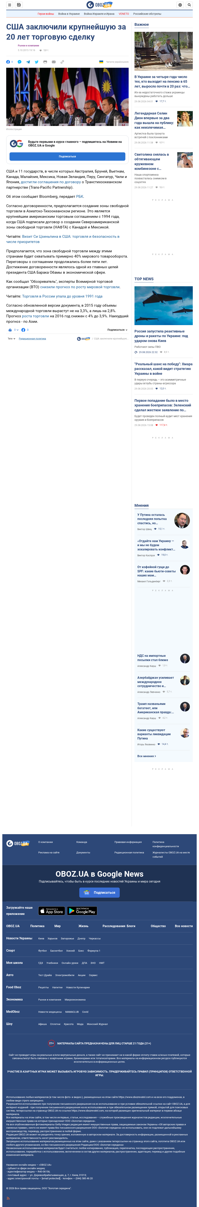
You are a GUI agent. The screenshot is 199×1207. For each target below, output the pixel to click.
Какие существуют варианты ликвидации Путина (154, 734)
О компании (45, 842)
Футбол (42, 950)
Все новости (184, 926)
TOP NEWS (144, 279)
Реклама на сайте (48, 852)
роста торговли (35, 316)
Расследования (114, 926)
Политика (37, 926)
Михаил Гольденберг (149, 581)
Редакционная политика (32, 338)
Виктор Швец (144, 529)
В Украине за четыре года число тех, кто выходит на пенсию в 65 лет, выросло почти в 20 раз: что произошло (161, 82)
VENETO (124, 13)
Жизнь (83, 926)
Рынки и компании (28, 45)
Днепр (81, 938)
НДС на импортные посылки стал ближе (152, 658)
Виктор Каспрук (146, 555)
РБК (79, 196)
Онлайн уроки (70, 962)
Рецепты (43, 987)
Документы (83, 852)
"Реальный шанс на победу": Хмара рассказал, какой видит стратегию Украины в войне (163, 369)
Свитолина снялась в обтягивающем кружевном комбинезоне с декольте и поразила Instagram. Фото (151, 161)
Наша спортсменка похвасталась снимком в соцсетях (150, 178)
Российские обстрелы (147, 13)
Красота (68, 1024)
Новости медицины (50, 1011)
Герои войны (46, 13)
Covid (85, 1011)
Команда (81, 842)
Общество (158, 926)
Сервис (93, 975)
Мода (80, 1024)
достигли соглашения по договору (51, 182)
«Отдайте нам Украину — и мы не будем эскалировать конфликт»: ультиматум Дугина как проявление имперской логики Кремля (156, 545)
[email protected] (51, 1178)
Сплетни (55, 1024)
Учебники (52, 962)
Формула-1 (93, 950)
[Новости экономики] (83, 339)
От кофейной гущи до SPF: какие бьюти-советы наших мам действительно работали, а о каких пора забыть (156, 571)
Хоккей (70, 950)
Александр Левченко (148, 692)
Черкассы (95, 938)
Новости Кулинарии (78, 987)
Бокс (81, 950)
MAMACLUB (72, 1011)
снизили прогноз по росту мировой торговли (80, 287)
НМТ (102, 962)
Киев (41, 938)
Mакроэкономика (75, 999)
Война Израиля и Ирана (99, 13)
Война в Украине (69, 13)
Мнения (141, 505)
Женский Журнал (97, 1024)
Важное (141, 24)
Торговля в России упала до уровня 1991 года (62, 296)
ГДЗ (40, 962)
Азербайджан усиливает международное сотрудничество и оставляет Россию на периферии (155, 682)
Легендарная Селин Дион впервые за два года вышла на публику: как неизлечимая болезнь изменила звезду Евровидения (154, 120)
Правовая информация (128, 842)
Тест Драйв (45, 975)
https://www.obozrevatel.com (135, 1097)
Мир (57, 926)
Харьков (52, 938)
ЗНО (93, 962)
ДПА (84, 962)
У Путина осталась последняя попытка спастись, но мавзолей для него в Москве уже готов (152, 519)
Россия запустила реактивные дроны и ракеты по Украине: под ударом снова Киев (161, 336)
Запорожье (67, 938)
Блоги (131, 926)
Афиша (42, 1024)
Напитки (57, 987)
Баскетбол (56, 950)
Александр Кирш (146, 666)
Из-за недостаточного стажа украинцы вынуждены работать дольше (159, 94)
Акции (82, 975)
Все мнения (145, 756)
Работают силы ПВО (147, 346)
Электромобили (64, 975)
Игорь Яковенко (146, 744)
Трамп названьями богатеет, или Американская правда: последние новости (154, 708)
